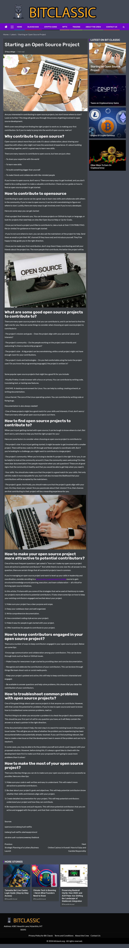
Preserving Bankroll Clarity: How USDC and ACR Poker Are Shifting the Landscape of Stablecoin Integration (72, 895)
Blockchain (33, 27)
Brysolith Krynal (11, 899)
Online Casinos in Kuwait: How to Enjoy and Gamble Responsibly (67, 847)
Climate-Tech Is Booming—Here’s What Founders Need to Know (44, 893)
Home (19, 27)
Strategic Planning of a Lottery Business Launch (22, 847)
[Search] (123, 27)
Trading (76, 27)
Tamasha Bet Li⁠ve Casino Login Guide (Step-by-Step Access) (16, 893)
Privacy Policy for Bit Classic (41, 935)
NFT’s (64, 27)
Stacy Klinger (11, 52)
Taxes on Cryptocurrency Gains (105, 103)
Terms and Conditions (64, 935)
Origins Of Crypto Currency (103, 135)
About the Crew (93, 27)
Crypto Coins (50, 27)
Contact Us (111, 27)
